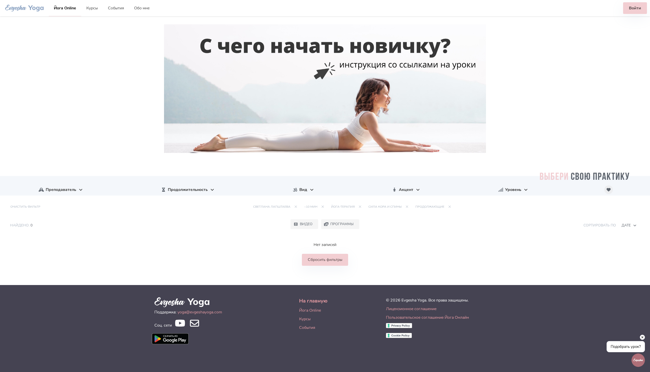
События (116, 8)
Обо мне (142, 8)
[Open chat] (638, 360)
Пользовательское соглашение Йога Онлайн (427, 317)
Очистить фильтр (25, 207)
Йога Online (65, 8)
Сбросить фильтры (325, 259)
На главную (313, 300)
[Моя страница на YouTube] (180, 325)
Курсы (92, 8)
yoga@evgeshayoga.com (199, 312)
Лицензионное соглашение (411, 309)
